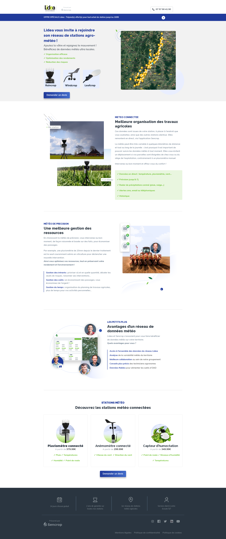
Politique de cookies (172, 533)
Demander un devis (57, 95)
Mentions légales (123, 533)
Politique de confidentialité (147, 533)
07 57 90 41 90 (163, 9)
